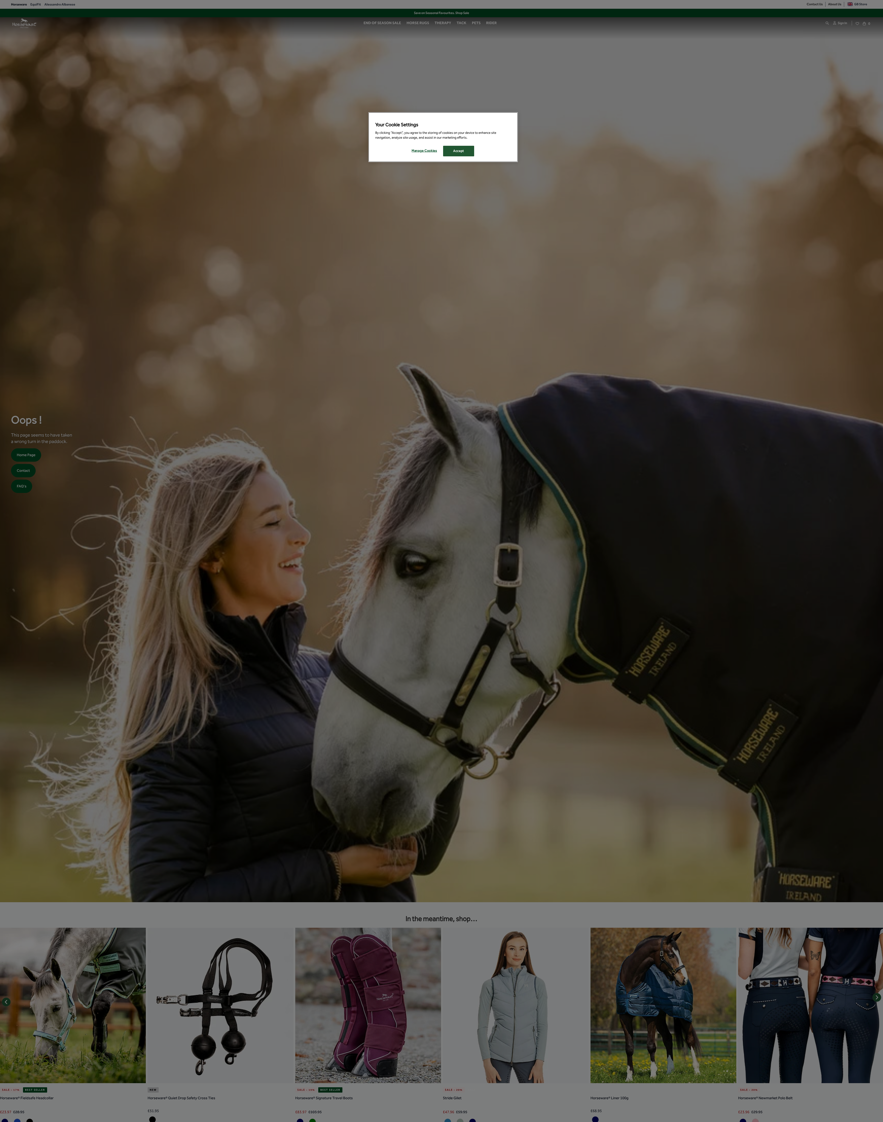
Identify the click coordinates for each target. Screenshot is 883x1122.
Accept (458, 151)
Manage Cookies (424, 151)
